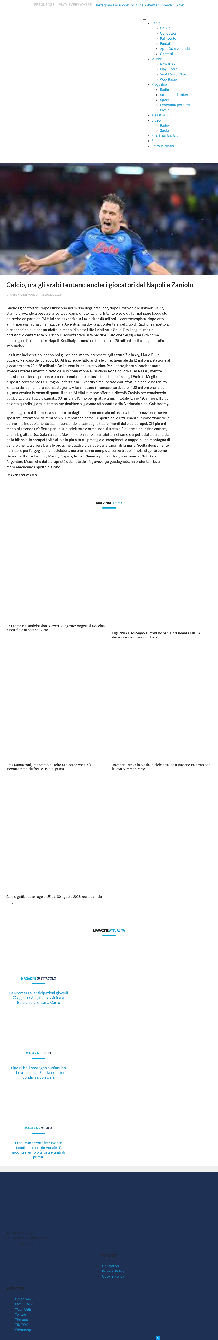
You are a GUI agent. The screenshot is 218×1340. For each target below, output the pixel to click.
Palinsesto (168, 38)
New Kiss (167, 64)
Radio (156, 23)
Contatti (166, 54)
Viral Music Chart (174, 74)
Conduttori (168, 33)
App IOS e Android (175, 48)
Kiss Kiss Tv (161, 115)
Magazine (159, 84)
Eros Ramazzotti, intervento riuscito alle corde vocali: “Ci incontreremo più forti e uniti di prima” (49, 767)
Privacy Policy (113, 1271)
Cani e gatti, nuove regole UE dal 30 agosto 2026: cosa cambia (54, 896)
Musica (157, 59)
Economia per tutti (175, 105)
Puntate (166, 43)
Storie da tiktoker (174, 95)
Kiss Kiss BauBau (165, 135)
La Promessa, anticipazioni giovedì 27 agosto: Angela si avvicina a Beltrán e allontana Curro (55, 628)
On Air (165, 28)
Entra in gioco (162, 146)
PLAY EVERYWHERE (75, 4)
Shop (155, 141)
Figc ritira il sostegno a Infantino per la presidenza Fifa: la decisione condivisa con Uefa (156, 635)
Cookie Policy (113, 1276)
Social (165, 130)
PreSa (164, 110)
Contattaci (110, 1266)
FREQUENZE (44, 4)
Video (156, 120)
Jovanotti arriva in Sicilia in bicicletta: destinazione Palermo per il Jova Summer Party (161, 767)
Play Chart (168, 69)
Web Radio (168, 79)
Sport (164, 100)
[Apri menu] (144, 19)
